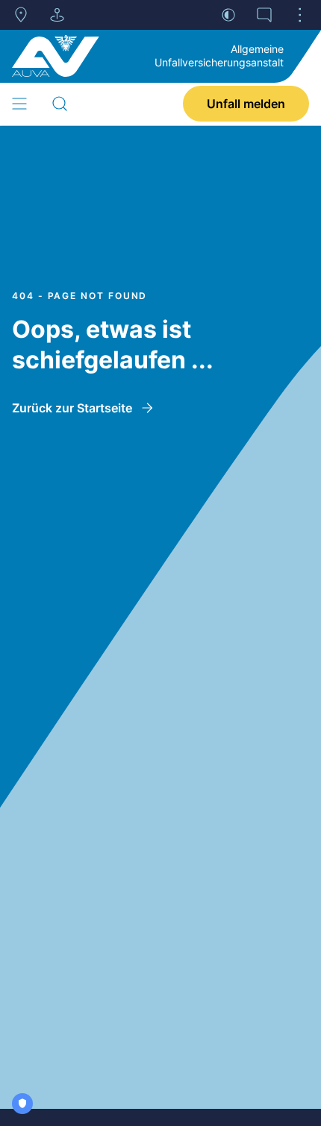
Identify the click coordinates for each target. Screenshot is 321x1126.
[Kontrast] (228, 15)
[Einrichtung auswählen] (57, 15)
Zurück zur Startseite (72, 407)
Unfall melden (246, 103)
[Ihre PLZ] (21, 15)
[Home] (55, 56)
